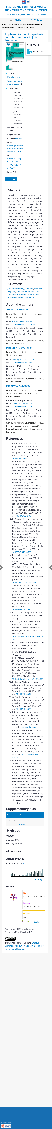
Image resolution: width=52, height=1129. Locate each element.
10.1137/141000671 (21, 458)
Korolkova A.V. (13, 77)
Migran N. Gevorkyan (19, 347)
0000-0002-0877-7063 (25, 406)
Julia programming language (20, 288)
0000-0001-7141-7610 (25, 324)
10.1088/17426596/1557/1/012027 (27, 679)
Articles (18, 138)
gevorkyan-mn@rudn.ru (23, 359)
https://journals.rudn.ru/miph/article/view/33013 (15, 148)
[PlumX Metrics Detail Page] (13, 897)
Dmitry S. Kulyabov (18, 385)
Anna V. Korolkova (17, 309)
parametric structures (29, 294)
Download (21, 824)
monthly (38, 879)
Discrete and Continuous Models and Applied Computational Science (26, 8)
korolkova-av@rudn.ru (22, 321)
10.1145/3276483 (23, 516)
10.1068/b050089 (29, 727)
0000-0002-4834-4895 (25, 362)
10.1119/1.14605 (23, 694)
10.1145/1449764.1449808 (24, 582)
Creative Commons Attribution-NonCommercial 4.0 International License (24, 945)
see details (35, 922)
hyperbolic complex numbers (21, 297)
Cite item (11, 179)
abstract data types (25, 291)
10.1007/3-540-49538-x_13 (24, 552)
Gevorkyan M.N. (14, 81)
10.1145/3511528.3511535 (24, 609)
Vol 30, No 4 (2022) (21, 24)
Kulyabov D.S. (13, 84)
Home (4, 24)
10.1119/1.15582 (23, 709)
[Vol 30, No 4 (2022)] (15, 69)
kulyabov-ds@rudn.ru (22, 403)
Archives (36, 20)
